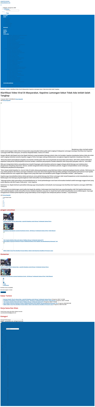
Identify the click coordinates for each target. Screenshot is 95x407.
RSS (8, 13)
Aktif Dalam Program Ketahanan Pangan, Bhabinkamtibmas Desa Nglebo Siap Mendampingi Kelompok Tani (30, 241)
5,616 (4, 284)
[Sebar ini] (3, 201)
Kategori (3, 319)
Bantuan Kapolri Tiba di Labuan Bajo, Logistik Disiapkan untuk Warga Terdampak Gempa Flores (27, 221)
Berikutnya (6, 285)
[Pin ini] (3, 203)
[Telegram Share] (3, 205)
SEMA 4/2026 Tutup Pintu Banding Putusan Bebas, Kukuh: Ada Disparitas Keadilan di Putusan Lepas (28, 250)
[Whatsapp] (3, 206)
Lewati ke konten (5, 1)
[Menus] (1, 4)
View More (3, 292)
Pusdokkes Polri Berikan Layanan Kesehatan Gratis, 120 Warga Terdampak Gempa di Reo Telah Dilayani (29, 230)
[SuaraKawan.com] (5, 2)
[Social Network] (3, 11)
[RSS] (3, 198)
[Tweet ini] (3, 202)
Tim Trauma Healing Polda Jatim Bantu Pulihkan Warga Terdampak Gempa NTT (23, 240)
